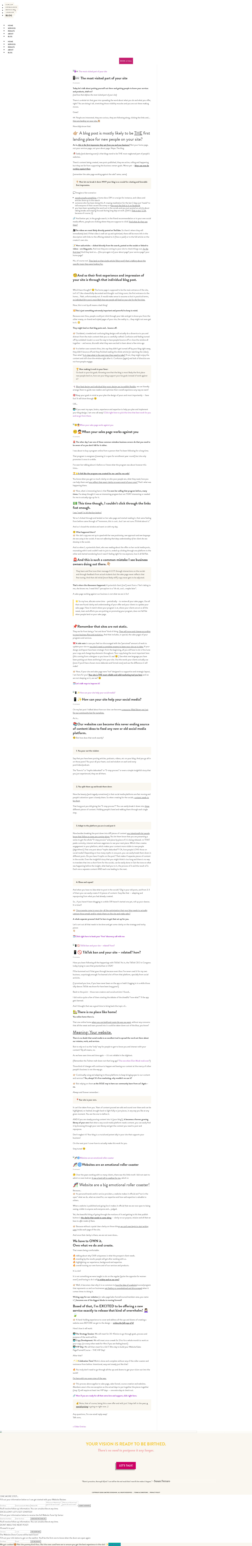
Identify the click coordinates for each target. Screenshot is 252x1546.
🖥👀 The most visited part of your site (100, 78)
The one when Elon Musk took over (134, 1060)
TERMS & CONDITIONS (141, 1492)
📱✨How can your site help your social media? (107, 699)
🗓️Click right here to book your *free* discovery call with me (99, 936)
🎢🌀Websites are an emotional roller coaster (106, 1164)
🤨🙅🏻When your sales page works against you (106, 431)
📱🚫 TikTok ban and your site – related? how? (107, 952)
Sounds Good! (114, 1544)
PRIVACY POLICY (155, 1492)
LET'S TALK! (126, 1465)
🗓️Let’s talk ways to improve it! (86, 683)
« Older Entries (79, 1426)
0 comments (76, 83)
